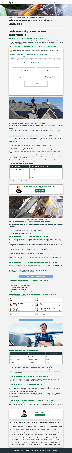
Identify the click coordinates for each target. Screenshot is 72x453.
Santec (34, 442)
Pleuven (38, 441)
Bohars (17, 437)
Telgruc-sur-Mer (56, 444)
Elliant (54, 437)
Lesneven (27, 429)
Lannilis (45, 431)
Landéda (31, 436)
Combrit (50, 436)
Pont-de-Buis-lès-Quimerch (27, 434)
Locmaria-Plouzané (14, 432)
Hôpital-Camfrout (36, 444)
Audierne (17, 444)
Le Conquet (25, 441)
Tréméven (52, 442)
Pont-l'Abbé (31, 427)
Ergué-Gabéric (43, 427)
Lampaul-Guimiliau (26, 446)
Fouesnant (26, 427)
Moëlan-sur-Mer (33, 429)
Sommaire (12, 28)
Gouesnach (55, 441)
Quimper (15, 426)
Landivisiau (21, 427)
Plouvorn (16, 441)
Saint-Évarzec (55, 436)
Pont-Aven (55, 439)
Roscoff (21, 436)
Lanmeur (22, 444)
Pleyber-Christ (17, 439)
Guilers (17, 429)
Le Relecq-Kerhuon (13, 427)
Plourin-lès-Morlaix (39, 432)
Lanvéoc (60, 442)
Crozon (48, 427)
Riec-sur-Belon (57, 432)
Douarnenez (36, 426)
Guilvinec (45, 439)
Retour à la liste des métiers (36, 88)
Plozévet (37, 439)
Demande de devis (39, 190)
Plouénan (12, 442)
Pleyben (50, 434)
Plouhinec (46, 432)
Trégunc (47, 429)
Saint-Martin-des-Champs (24, 432)
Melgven (44, 437)
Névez (21, 441)
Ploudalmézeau (13, 431)
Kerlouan (30, 442)
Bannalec (37, 431)
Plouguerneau (53, 429)
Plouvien (46, 434)
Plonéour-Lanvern (25, 431)
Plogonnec (29, 439)
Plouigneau (32, 432)
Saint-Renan (12, 429)
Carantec (12, 439)
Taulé (41, 439)
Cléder (36, 434)
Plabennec (37, 427)
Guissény (33, 446)
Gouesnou (19, 431)
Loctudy (51, 432)
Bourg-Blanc (12, 437)
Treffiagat (25, 442)
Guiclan (38, 442)
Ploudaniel (60, 434)
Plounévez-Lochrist (18, 442)
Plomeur (55, 434)
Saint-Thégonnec (32, 441)
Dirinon (60, 441)
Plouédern (12, 441)
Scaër (49, 431)
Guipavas (41, 426)
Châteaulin (53, 431)
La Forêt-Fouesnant (38, 437)
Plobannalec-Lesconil (24, 437)
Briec (42, 431)
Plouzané (60, 426)
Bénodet (31, 437)
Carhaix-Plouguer (54, 427)
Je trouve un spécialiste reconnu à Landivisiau (36, 320)
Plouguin (11, 446)
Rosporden (22, 429)
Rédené (50, 439)
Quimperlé (55, 426)
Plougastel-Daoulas (48, 426)
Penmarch (33, 431)
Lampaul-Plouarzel (18, 446)
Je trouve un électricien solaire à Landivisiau (36, 276)
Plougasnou (58, 437)
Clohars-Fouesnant (45, 442)
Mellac (42, 441)
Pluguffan (45, 436)
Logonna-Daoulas (48, 444)
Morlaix (25, 426)
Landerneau (30, 426)
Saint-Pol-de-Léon (41, 429)
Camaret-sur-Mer (48, 441)
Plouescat (36, 436)
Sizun (56, 442)
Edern (43, 444)
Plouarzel (26, 436)
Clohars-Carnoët (17, 434)
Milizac (33, 439)
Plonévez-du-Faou (28, 444)
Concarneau (20, 426)
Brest (11, 426)
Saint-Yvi (60, 439)
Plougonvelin (40, 434)
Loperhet (40, 436)
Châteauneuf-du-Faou (14, 436)
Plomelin (11, 434)
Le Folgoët (24, 439)
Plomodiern (12, 444)
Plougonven (49, 437)
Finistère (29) (15, 17)
